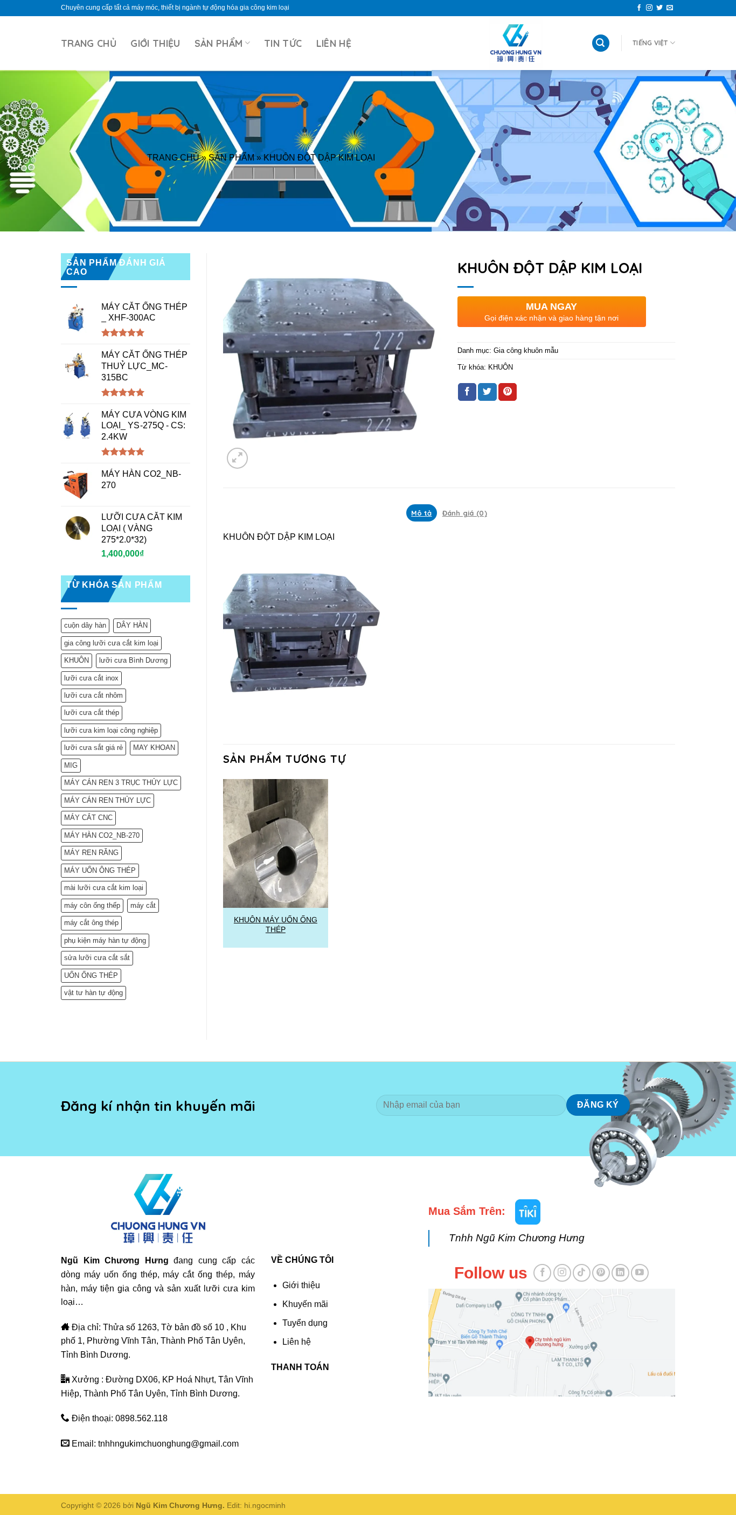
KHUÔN (76, 660)
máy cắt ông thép (91, 923)
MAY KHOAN (154, 747)
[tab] (421, 513)
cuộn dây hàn (85, 625)
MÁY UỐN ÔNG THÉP (100, 870)
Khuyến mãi (305, 1304)
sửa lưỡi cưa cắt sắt (97, 958)
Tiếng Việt (650, 43)
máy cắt (143, 905)
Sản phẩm (219, 43)
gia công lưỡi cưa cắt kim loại (111, 643)
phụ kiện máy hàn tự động (105, 940)
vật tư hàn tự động (93, 993)
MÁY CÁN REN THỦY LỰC (107, 800)
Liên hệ (333, 43)
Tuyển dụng (305, 1323)
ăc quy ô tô (489, 1411)
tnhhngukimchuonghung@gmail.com (168, 1443)
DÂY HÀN (132, 625)
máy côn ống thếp (92, 905)
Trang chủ (88, 43)
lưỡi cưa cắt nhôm (93, 695)
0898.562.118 (141, 1418)
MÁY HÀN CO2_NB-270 (102, 835)
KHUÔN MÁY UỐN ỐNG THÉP (275, 924)
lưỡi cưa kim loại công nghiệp (111, 730)
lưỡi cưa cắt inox (91, 678)
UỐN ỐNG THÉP (91, 975)
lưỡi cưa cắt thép (91, 712)
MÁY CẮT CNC (88, 818)
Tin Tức (283, 43)
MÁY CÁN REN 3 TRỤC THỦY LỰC (121, 783)
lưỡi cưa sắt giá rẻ (93, 747)
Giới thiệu (155, 43)
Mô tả (421, 513)
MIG (71, 765)
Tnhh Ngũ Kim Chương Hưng (517, 1237)
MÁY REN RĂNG (91, 853)
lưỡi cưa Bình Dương (133, 660)
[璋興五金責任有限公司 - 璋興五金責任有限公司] (515, 43)
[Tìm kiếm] (600, 43)
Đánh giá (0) (464, 513)
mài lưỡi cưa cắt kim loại (103, 888)
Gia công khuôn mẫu (526, 350)
